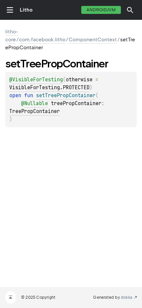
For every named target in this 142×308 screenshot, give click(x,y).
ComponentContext (93, 40)
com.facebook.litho (42, 40)
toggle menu (10, 10)
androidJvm (101, 9)
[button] (130, 10)
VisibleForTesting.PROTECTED (49, 87)
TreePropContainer (34, 111)
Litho (26, 10)
